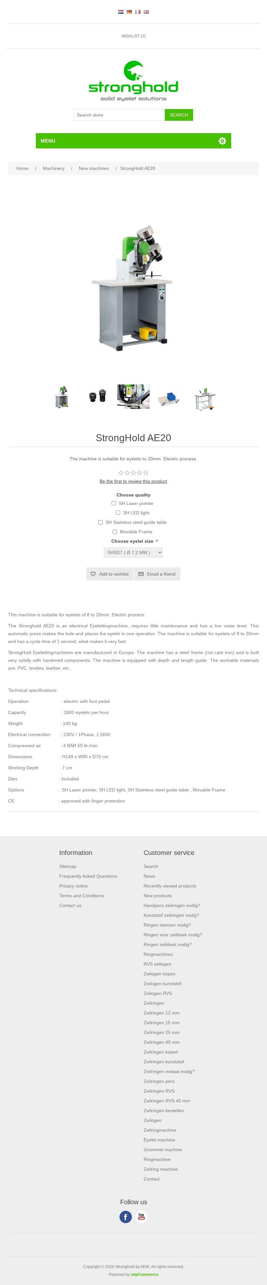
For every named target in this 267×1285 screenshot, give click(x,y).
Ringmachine (157, 1159)
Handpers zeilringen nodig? (172, 905)
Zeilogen (153, 1120)
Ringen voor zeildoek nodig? (173, 934)
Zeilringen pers (159, 1081)
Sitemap (67, 866)
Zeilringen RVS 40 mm (167, 1100)
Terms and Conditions (81, 895)
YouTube (141, 1217)
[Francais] (138, 12)
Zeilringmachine (160, 1130)
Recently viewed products (170, 885)
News (149, 876)
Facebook (125, 1217)
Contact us (70, 905)
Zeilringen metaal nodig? (169, 1071)
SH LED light (136, 512)
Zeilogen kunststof (162, 983)
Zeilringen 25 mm (162, 1032)
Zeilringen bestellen (164, 1110)
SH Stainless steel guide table (136, 522)
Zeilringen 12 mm (162, 1012)
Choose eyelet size (132, 541)
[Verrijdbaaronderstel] (169, 396)
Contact (152, 1178)
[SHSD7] (97, 396)
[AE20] (62, 396)
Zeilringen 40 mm (162, 1042)
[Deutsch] (129, 12)
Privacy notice (73, 885)
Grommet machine (163, 1149)
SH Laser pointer (136, 503)
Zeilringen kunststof (164, 1061)
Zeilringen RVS (159, 1091)
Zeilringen (154, 1003)
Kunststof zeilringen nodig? (171, 915)
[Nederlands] (121, 12)
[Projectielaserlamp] (133, 396)
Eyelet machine (159, 1139)
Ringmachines (158, 954)
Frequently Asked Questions (88, 876)
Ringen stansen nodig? (167, 925)
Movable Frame (136, 531)
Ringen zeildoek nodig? (168, 944)
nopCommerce (145, 1274)
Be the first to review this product (133, 481)
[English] (146, 12)
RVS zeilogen (157, 964)
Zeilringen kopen (161, 1052)
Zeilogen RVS (158, 993)
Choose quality (133, 494)
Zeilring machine (161, 1169)
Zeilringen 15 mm (162, 1022)
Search (151, 866)
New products (158, 895)
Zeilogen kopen (160, 973)
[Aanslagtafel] (205, 396)
